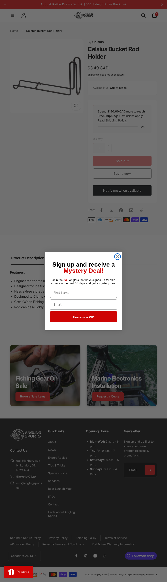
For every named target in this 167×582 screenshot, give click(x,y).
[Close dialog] (117, 257)
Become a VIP (83, 317)
